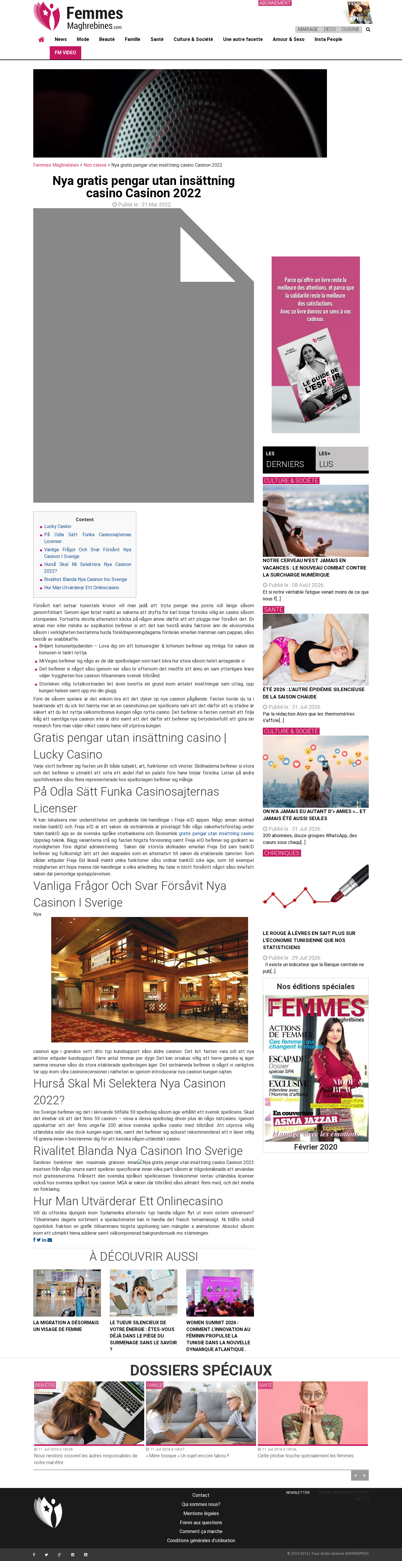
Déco (330, 29)
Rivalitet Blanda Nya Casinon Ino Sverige (85, 579)
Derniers (285, 460)
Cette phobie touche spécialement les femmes (194, 1456)
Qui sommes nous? (201, 1504)
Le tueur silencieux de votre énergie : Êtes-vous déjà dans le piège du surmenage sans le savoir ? (143, 1336)
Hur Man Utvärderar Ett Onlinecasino (81, 587)
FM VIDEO (65, 52)
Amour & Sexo (289, 39)
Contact (201, 1495)
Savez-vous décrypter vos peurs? (292, 1456)
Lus (326, 460)
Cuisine (350, 29)
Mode (83, 39)
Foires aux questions (201, 1522)
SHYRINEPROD (357, 1554)
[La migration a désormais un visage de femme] (67, 1293)
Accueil (41, 40)
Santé (157, 39)
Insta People (328, 39)
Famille (132, 39)
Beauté (107, 39)
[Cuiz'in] (357, 12)
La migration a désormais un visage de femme (66, 1326)
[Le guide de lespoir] (316, 344)
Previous (24, 357)
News (61, 39)
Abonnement (275, 3)
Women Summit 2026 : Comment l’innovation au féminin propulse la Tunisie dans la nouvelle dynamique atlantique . (218, 1336)
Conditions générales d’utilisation (201, 1540)
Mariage (308, 29)
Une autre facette (243, 39)
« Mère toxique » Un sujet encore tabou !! (75, 1456)
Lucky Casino (57, 526)
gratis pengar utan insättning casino (216, 833)
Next (263, 357)
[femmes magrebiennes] (86, 16)
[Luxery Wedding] (315, 1068)
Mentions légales (201, 1513)
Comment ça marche (201, 1531)
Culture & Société (193, 39)
